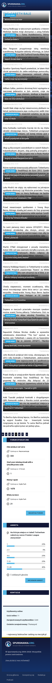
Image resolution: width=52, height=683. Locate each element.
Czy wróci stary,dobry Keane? (17, 258)
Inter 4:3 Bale (10, 119)
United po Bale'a (12, 39)
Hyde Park (22, 484)
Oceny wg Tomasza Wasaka (16, 218)
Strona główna (13, 675)
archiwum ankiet (35, 580)
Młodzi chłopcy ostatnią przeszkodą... (20, 277)
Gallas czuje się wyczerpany (16, 79)
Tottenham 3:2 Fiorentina (15, 300)
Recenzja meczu (12, 114)
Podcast (10, 680)
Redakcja (41, 675)
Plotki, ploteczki (11, 238)
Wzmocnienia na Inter (13, 20)
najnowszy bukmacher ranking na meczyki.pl (27, 634)
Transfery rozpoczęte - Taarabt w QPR (21, 388)
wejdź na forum (35, 513)
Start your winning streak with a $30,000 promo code (20, 463)
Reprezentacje (24, 451)
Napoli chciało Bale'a (13, 59)
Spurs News (10, 15)
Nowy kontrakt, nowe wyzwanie (18, 346)
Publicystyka (11, 134)
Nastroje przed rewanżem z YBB (18, 198)
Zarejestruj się (28, 675)
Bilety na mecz (13, 495)
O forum (22, 469)
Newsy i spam (12, 480)
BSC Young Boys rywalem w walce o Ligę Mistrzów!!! (26, 365)
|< (3, 434)
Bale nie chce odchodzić (14, 99)
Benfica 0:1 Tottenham (14, 408)
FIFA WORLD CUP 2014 (16, 447)
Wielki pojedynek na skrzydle (17, 139)
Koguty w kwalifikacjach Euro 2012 (19, 158)
